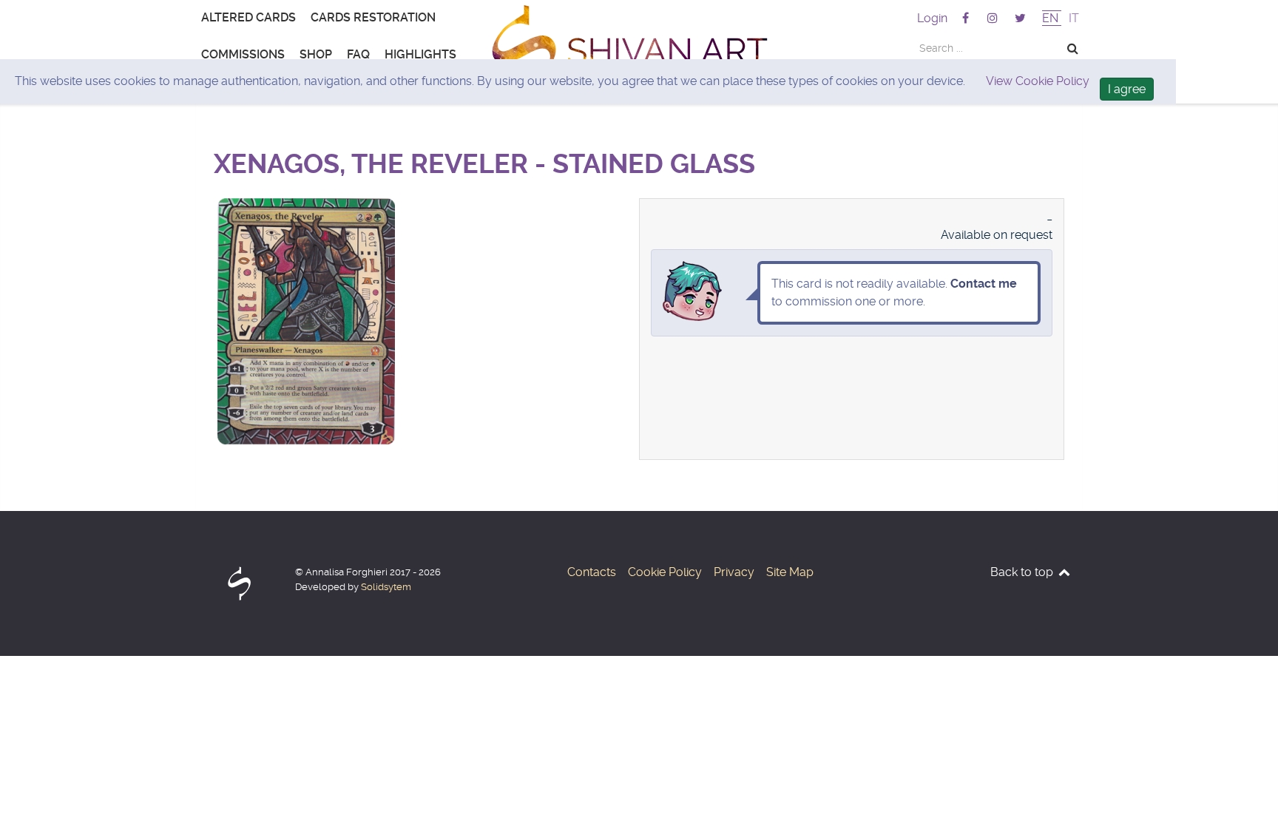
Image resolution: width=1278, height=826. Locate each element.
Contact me (983, 284)
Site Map (790, 572)
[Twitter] (1020, 18)
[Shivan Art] (639, 52)
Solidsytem (386, 586)
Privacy (734, 572)
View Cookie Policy (1037, 81)
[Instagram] (994, 18)
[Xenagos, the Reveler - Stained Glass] (306, 205)
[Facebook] (966, 18)
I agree (1127, 89)
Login (932, 18)
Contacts (591, 572)
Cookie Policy (665, 572)
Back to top (1023, 572)
